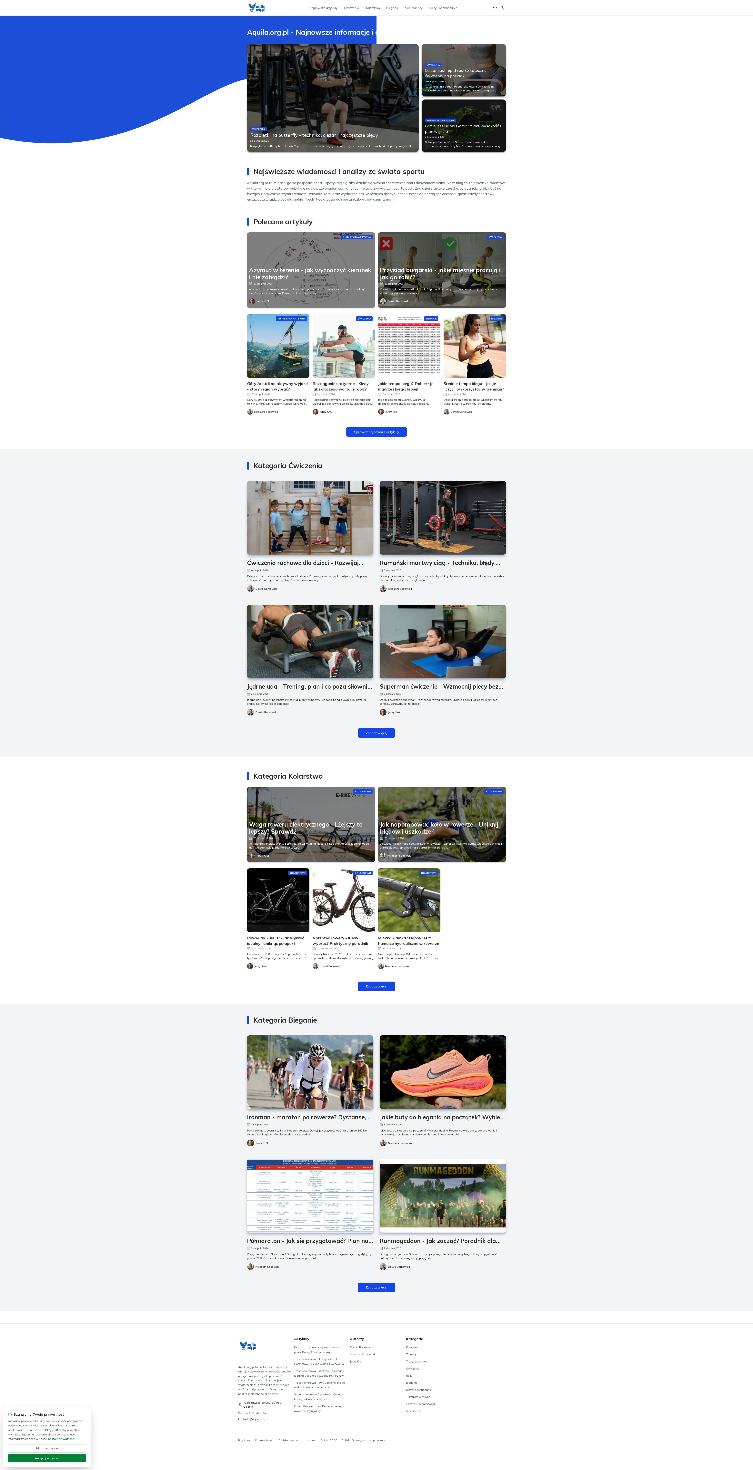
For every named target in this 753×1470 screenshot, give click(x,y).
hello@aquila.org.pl (255, 1419)
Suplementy (414, 8)
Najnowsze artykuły (323, 8)
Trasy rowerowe (416, 1361)
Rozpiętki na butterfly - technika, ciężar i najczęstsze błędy (314, 135)
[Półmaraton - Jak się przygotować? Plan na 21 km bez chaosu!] (310, 1196)
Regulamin (244, 1440)
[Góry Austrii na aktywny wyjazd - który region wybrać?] (278, 346)
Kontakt (311, 1440)
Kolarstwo (372, 8)
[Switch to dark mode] (502, 7)
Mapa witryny (377, 1440)
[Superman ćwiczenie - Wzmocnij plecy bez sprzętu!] (443, 641)
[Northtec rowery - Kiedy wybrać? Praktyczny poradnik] (344, 900)
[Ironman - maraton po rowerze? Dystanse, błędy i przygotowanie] (310, 1072)
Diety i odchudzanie (443, 8)
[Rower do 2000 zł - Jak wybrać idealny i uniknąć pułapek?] (278, 900)
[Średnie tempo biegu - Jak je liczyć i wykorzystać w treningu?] (475, 346)
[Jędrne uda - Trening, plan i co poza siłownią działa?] (310, 641)
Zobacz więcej (376, 733)
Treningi (411, 1354)
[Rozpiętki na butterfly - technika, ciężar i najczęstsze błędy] (333, 98)
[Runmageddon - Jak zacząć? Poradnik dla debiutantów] (443, 1196)
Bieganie (392, 8)
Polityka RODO (328, 1440)
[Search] (495, 8)
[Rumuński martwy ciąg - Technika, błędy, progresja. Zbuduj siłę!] (443, 518)
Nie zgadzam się (47, 1448)
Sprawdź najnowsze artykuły (376, 432)
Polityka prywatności (290, 1440)
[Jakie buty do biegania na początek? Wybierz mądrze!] (443, 1072)
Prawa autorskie (264, 1440)
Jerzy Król (262, 301)
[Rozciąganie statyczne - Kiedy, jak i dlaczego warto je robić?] (344, 346)
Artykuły (301, 1339)
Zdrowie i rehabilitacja (420, 1404)
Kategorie (414, 1339)
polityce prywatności (61, 1439)
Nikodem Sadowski (400, 588)
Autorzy (357, 1339)
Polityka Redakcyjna (353, 1440)
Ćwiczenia (351, 8)
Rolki (409, 1375)
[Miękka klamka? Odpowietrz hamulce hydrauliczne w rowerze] (409, 900)
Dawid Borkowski (398, 301)
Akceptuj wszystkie (47, 1458)
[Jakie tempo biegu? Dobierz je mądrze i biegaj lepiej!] (409, 346)
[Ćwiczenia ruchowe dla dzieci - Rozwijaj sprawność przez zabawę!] (310, 518)
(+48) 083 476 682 (254, 1413)
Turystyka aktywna (418, 1397)
